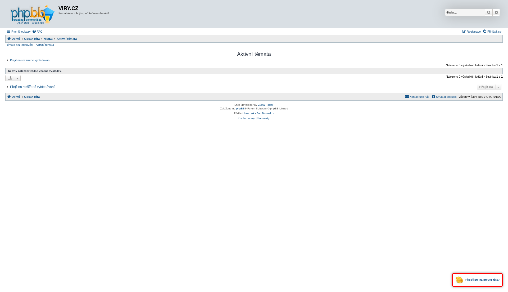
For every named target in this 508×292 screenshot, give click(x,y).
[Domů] (32, 14)
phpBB (240, 108)
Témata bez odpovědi (19, 44)
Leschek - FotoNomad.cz (259, 113)
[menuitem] (37, 31)
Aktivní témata (45, 44)
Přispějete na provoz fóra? (482, 279)
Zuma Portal (265, 104)
